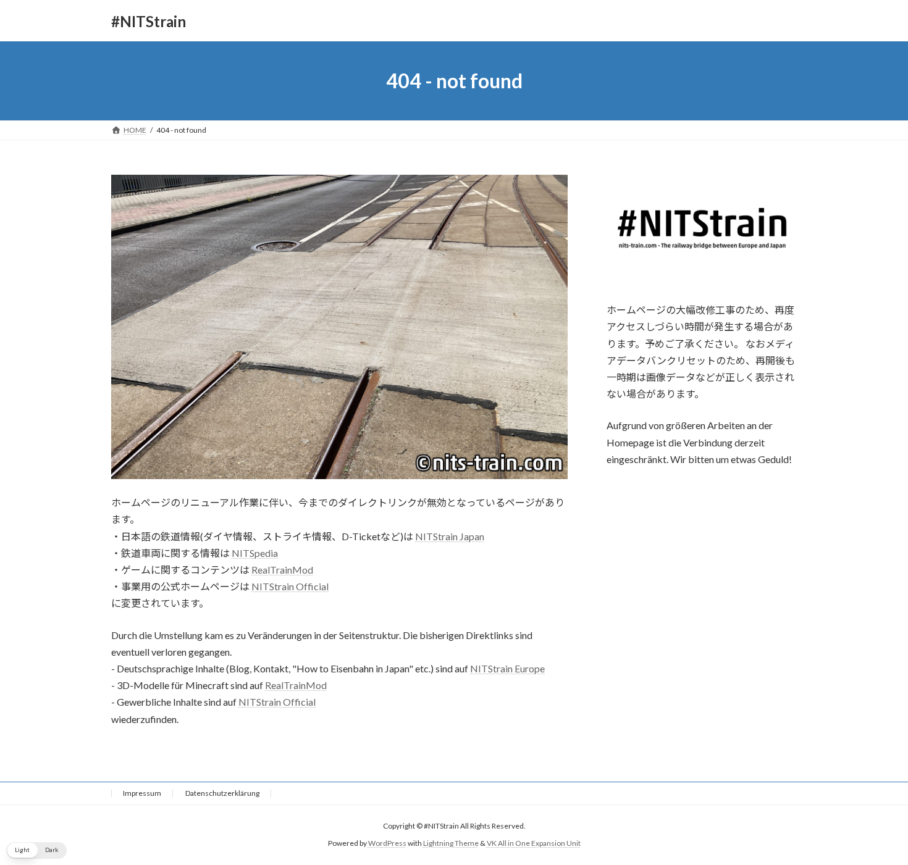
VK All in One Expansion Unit (534, 843)
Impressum (142, 793)
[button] (36, 850)
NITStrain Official (290, 586)
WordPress (387, 843)
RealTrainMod (282, 569)
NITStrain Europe (507, 668)
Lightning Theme (451, 843)
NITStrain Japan (449, 536)
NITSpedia (255, 553)
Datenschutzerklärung (222, 793)
